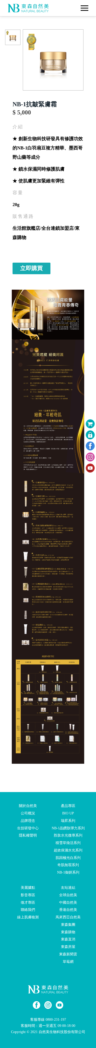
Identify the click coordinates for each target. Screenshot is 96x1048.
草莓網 (68, 962)
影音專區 (28, 895)
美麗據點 (28, 888)
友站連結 (68, 888)
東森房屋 (68, 947)
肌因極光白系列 (68, 857)
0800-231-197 (56, 1020)
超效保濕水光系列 (68, 850)
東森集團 (68, 925)
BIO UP (68, 813)
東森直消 (68, 939)
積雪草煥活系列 (68, 843)
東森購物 (68, 932)
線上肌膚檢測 (28, 917)
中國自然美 (68, 902)
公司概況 (28, 813)
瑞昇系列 (68, 821)
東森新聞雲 (68, 954)
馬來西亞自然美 (68, 917)
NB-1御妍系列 (68, 872)
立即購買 (31, 268)
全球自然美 (68, 895)
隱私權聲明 (28, 835)
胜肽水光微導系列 (68, 835)
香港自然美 (68, 910)
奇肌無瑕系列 (68, 865)
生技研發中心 (28, 828)
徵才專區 (28, 902)
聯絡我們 (28, 910)
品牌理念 (28, 821)
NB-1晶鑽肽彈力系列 (68, 828)
